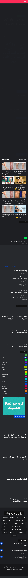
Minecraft (5, 517)
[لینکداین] (25, 577)
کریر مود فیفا (5, 374)
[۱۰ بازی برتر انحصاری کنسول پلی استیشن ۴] (14, 448)
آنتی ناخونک (4, 369)
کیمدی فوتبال (12, 532)
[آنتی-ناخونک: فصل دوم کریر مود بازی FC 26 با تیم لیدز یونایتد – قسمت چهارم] (5, 292)
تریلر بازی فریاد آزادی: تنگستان (19, 241)
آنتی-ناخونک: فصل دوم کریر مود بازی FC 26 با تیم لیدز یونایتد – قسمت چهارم (18, 292)
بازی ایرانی (10, 520)
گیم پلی (3, 367)
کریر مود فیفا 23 (21, 532)
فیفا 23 (22, 523)
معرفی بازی (4, 388)
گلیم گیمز (5, 532)
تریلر (3, 359)
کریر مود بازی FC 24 (19, 526)
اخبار (3, 355)
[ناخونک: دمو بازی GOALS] (5, 286)
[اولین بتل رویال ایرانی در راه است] (5, 559)
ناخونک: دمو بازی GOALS (21, 284)
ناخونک (3, 371)
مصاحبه (3, 383)
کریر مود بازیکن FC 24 (20, 529)
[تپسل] (3, 397)
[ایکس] (26, 577)
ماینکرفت (4, 376)
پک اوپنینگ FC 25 (8, 523)
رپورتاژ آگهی (4, 393)
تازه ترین (22, 266)
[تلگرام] (23, 577)
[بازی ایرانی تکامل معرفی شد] (7, 325)
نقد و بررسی (5, 391)
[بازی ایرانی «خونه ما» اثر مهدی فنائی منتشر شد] (21, 325)
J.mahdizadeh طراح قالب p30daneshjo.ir (14, 569)
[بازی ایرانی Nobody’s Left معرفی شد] (7, 311)
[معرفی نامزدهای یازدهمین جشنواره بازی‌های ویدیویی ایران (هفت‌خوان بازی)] (5, 279)
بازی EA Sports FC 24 (20, 520)
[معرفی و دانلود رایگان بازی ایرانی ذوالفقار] (5, 546)
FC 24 (23, 517)
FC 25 (18, 517)
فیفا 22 (4, 520)
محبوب (14, 266)
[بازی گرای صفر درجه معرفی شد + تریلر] (21, 339)
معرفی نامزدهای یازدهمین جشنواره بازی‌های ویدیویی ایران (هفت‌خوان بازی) (19, 278)
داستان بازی (4, 386)
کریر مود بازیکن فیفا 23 (8, 529)
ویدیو (3, 357)
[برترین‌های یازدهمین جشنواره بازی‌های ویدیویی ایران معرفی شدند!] (5, 272)
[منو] (25, 2)
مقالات (3, 381)
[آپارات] (7, 573)
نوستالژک (4, 378)
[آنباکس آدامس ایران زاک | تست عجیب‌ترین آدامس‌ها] (14, 490)
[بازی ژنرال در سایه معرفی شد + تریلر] (21, 311)
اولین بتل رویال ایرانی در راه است (19, 557)
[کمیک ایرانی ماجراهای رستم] (14, 470)
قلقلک (3, 364)
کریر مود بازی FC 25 (8, 526)
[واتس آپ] (24, 577)
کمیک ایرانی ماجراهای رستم (17, 479)
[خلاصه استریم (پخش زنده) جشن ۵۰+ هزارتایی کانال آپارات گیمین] (14, 426)
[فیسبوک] (27, 577)
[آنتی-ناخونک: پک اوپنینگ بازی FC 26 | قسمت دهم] (5, 300)
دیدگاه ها (6, 266)
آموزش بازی (4, 362)
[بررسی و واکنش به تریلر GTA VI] (7, 339)
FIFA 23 (12, 517)
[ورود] (22, 2)
